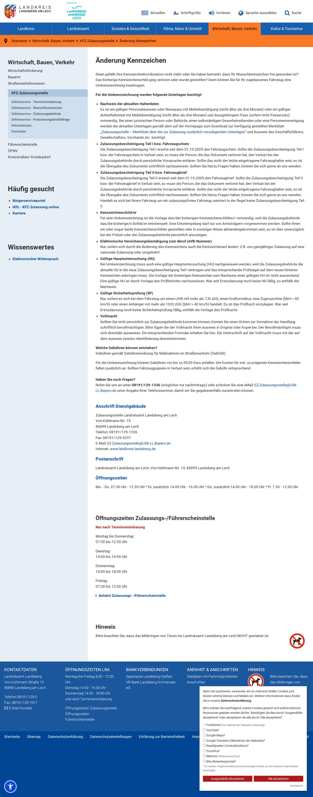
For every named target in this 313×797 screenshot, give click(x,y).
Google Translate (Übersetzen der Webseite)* (235, 740)
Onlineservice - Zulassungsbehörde (36, 114)
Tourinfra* (213, 751)
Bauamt (14, 77)
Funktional (235, 725)
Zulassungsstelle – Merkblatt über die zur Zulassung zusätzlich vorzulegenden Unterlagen (173, 132)
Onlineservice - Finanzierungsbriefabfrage (40, 119)
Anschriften (196, 682)
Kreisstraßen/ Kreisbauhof (29, 157)
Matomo (223, 756)
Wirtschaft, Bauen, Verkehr (53, 41)
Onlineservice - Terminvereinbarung (36, 102)
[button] (10, 786)
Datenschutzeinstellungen (111, 736)
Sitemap (34, 736)
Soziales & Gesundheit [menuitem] (130, 28)
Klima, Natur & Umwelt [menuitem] (183, 28)
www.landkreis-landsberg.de (133, 449)
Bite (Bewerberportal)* (221, 761)
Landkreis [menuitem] (26, 28)
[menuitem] (48, 70)
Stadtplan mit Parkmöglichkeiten (212, 676)
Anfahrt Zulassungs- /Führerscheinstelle (132, 595)
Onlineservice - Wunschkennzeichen (36, 108)
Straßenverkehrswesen (26, 83)
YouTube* (212, 730)
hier (212, 333)
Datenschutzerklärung (65, 736)
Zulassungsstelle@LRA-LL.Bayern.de (141, 443)
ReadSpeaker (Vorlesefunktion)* (227, 745)
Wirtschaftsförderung (25, 70)
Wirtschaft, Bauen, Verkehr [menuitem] (234, 28)
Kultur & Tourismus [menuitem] (287, 28)
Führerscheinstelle (22, 144)
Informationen (21, 125)
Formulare (18, 131)
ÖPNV (13, 151)
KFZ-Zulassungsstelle (29, 93)
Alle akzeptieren (278, 778)
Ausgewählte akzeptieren (227, 778)
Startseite (12, 736)
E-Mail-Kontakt (20, 708)
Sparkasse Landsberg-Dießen (149, 676)
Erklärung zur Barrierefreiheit (162, 736)
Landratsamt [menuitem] (78, 28)
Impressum (296, 785)
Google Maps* (215, 735)
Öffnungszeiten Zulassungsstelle (91, 708)
